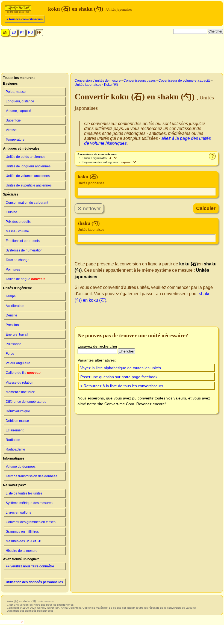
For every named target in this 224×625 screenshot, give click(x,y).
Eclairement (14, 430)
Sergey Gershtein (48, 607)
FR (39, 32)
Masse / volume (17, 231)
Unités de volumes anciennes (28, 176)
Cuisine (11, 212)
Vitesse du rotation (19, 382)
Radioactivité (15, 449)
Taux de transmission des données (31, 476)
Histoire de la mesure (21, 551)
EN (5, 32)
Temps (11, 296)
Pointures (13, 269)
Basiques (10, 83)
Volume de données (21, 467)
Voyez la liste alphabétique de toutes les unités (120, 368)
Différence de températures (26, 402)
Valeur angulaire (18, 363)
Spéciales (10, 194)
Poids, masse (16, 92)
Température (15, 139)
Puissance (13, 344)
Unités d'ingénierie (17, 288)
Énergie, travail (17, 334)
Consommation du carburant (27, 203)
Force (10, 354)
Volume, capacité (18, 111)
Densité (11, 315)
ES (13, 32)
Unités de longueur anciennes (28, 166)
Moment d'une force (20, 392)
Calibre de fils (23, 373)
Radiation (13, 440)
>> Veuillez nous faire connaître (30, 566)
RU (30, 32)
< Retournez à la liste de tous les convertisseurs (121, 386)
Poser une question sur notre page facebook (118, 377)
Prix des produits (18, 222)
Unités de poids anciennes (25, 157)
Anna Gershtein (71, 607)
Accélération (15, 306)
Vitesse (11, 130)
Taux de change (18, 260)
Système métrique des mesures (29, 503)
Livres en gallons (18, 512)
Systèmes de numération (24, 250)
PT (22, 32)
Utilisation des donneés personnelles (34, 582)
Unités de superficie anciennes (29, 185)
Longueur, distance (20, 101)
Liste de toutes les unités (24, 493)
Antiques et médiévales (21, 148)
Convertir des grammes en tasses (30, 522)
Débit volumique (18, 411)
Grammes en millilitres (22, 532)
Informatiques (14, 458)
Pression (12, 325)
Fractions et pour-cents (23, 241)
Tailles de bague (25, 279)
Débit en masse (17, 421)
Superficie (13, 120)
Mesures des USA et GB (23, 541)
